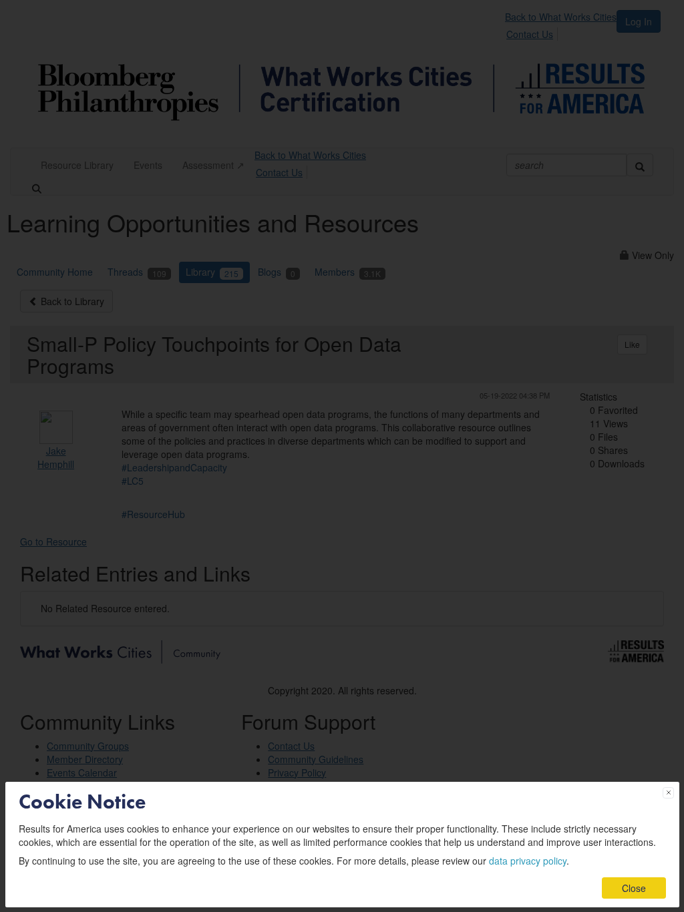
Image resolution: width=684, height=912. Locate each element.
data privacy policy (527, 860)
